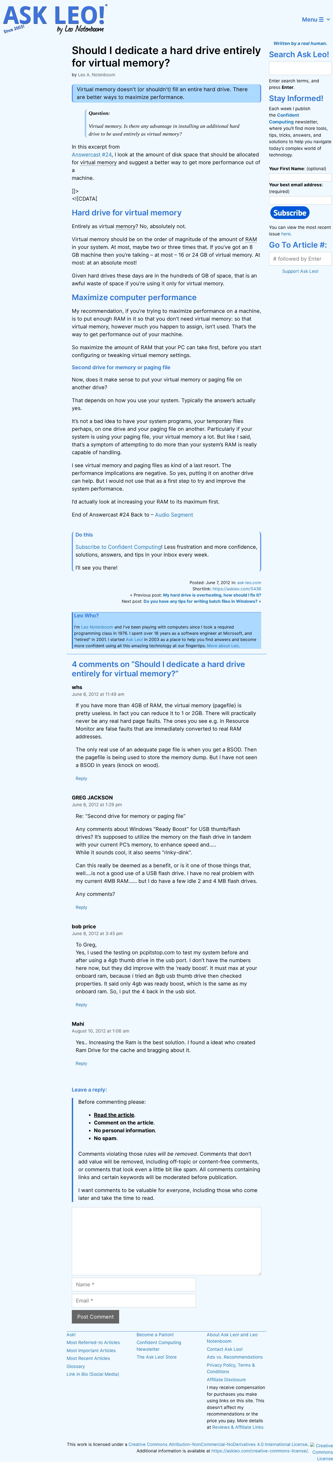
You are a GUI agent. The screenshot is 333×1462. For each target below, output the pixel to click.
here (286, 233)
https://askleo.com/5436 (237, 588)
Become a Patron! (155, 1334)
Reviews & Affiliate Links (238, 1427)
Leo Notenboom (97, 627)
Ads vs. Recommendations (235, 1357)
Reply (81, 778)
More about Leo (223, 645)
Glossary (76, 1366)
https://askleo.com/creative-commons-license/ (260, 1450)
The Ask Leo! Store (157, 1357)
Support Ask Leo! (300, 271)
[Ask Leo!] (58, 19)
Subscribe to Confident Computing (118, 547)
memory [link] (126, 226)
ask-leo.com (249, 582)
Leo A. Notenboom (96, 74)
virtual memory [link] (98, 162)
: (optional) (297, 168)
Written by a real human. (300, 43)
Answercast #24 (92, 154)
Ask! (71, 1334)
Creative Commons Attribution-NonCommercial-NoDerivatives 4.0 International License (218, 1444)
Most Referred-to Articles (93, 1342)
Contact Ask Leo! (225, 1349)
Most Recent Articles (88, 1358)
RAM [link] (251, 239)
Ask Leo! (134, 639)
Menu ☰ (313, 19)
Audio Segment (174, 515)
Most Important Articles (91, 1350)
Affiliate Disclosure (226, 1379)
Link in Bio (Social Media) (93, 1374)
